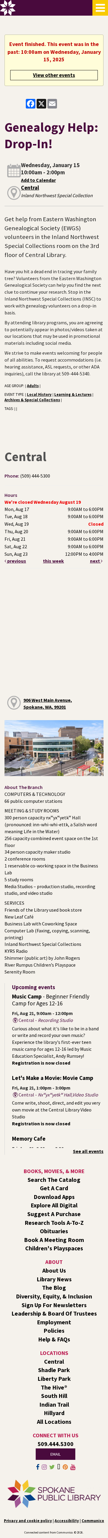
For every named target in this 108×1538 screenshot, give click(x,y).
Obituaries (54, 1231)
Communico (93, 1520)
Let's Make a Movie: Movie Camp (52, 1077)
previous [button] (16, 561)
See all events (88, 1151)
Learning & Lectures (73, 394)
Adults (33, 385)
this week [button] (53, 561)
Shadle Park (54, 1370)
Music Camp (50, 1000)
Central (30, 187)
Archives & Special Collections (32, 399)
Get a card (54, 1188)
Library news (54, 1279)
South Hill (54, 1395)
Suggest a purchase (54, 1214)
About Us (54, 1270)
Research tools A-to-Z (54, 1222)
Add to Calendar (38, 180)
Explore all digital (54, 1205)
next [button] (95, 561)
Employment (54, 1322)
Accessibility (67, 1520)
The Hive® (54, 1387)
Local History (39, 394)
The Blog (54, 1287)
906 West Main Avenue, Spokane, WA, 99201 (47, 703)
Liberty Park (54, 1378)
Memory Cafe (29, 1138)
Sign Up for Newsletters (54, 1305)
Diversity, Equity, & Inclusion (54, 1296)
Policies (54, 1330)
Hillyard (54, 1413)
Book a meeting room (54, 1239)
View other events (54, 75)
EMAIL (55, 1454)
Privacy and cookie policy (28, 1520)
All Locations (54, 1421)
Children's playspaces (54, 1248)
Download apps (54, 1196)
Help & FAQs (54, 1339)
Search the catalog (54, 1179)
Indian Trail (54, 1404)
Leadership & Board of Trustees (54, 1313)
